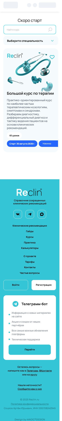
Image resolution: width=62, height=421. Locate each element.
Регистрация (43, 284)
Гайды (29, 231)
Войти (15, 284)
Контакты (29, 267)
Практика (29, 242)
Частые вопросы (30, 272)
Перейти (30, 349)
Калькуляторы (29, 248)
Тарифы (29, 261)
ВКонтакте (45, 370)
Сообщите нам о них (30, 388)
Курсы (29, 236)
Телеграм (32, 370)
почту (33, 374)
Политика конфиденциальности (30, 403)
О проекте (30, 256)
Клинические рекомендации (30, 225)
